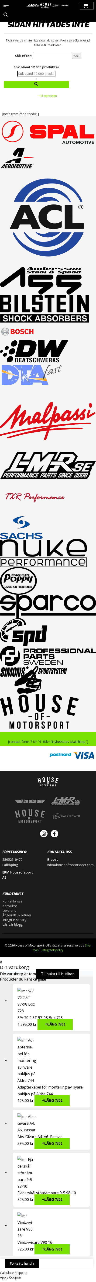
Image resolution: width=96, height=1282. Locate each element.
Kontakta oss (12, 901)
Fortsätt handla (22, 1263)
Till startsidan (48, 96)
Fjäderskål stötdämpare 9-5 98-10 (46, 1192)
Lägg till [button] (55, 1024)
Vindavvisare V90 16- (35, 1242)
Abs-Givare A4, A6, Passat (39, 1136)
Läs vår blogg (12, 924)
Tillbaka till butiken (58, 973)
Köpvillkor (9, 906)
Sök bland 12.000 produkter (36, 67)
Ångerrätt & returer (16, 915)
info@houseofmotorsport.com (70, 865)
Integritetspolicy (14, 920)
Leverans (9, 910)
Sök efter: (23, 56)
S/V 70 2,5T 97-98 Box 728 (40, 1017)
